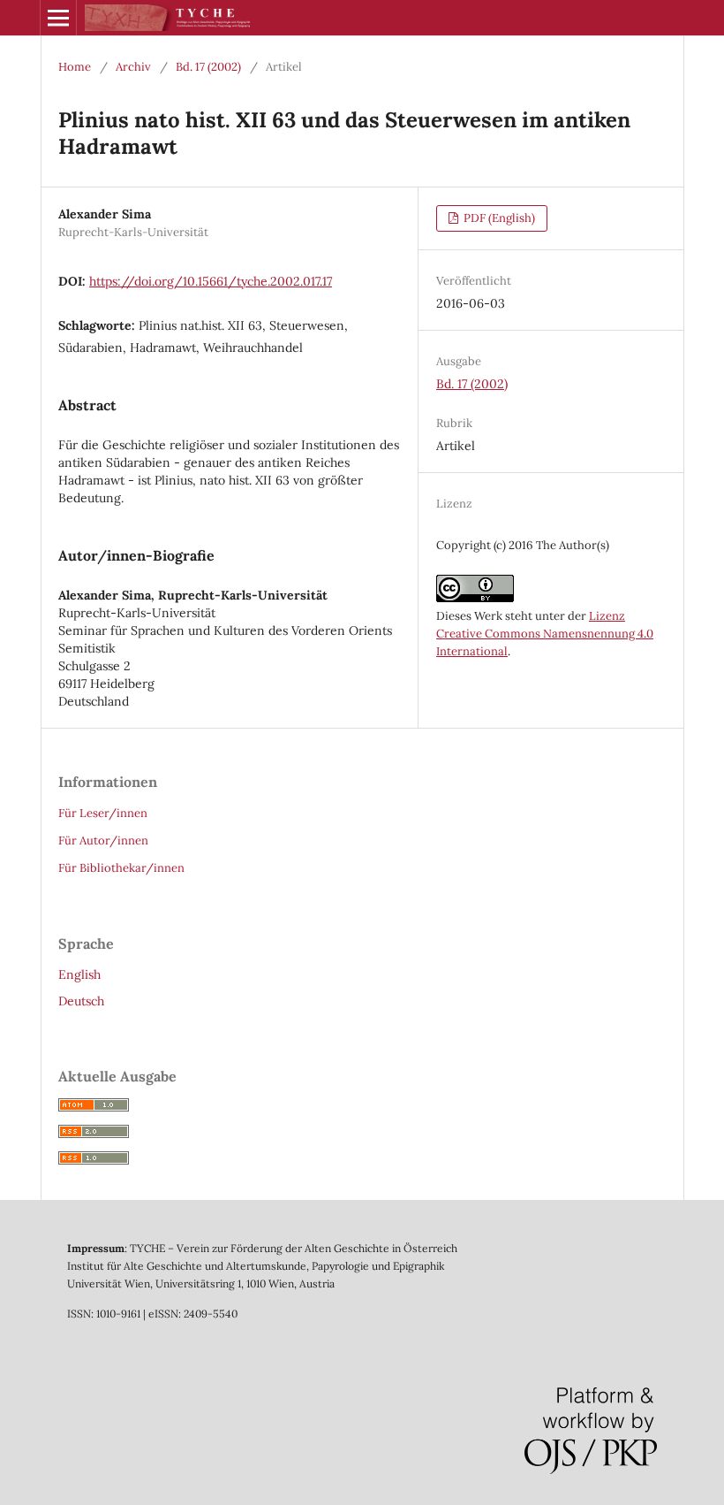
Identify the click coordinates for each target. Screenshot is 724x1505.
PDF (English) (498, 217)
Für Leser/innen (102, 813)
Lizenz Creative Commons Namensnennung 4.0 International (544, 633)
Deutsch (81, 1001)
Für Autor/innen (103, 840)
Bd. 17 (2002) (208, 66)
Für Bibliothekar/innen (121, 867)
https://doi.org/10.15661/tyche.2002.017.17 (210, 281)
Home (74, 66)
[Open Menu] (58, 17)
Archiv (133, 66)
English (79, 974)
